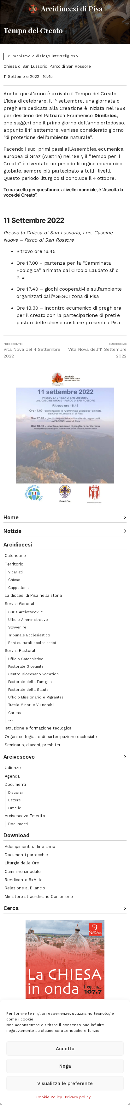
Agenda (12, 776)
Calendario (15, 555)
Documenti (15, 784)
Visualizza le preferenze (65, 1083)
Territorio (14, 564)
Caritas (14, 712)
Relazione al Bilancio (25, 888)
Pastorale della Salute (28, 689)
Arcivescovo (19, 757)
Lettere (14, 800)
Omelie (14, 808)
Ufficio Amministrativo (28, 619)
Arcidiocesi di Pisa (72, 8)
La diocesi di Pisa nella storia (33, 595)
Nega (65, 1066)
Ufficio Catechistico (26, 659)
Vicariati (15, 572)
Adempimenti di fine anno (30, 846)
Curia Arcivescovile (25, 612)
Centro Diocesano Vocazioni (34, 674)
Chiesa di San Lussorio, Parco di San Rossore (47, 66)
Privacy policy (78, 1097)
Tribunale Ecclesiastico (29, 635)
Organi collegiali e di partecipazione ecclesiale (51, 736)
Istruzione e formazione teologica (38, 728)
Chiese (14, 580)
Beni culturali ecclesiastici (32, 643)
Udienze (13, 767)
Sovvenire (17, 627)
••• (10, 720)
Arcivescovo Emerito (25, 815)
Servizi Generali (20, 603)
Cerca (11, 908)
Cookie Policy (49, 1097)
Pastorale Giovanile (26, 666)
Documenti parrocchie (26, 854)
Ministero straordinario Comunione (39, 896)
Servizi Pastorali (20, 650)
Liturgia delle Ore (22, 863)
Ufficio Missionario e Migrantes (35, 697)
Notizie (12, 531)
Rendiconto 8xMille (24, 879)
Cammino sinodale (23, 871)
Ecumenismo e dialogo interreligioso (42, 56)
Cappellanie (19, 587)
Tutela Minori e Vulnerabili (32, 705)
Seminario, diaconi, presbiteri (33, 744)
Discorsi (15, 792)
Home (11, 517)
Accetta (65, 1048)
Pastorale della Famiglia (30, 681)
